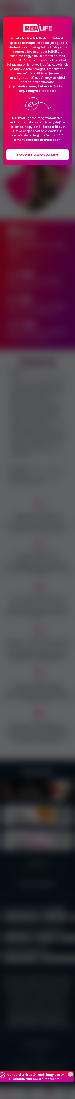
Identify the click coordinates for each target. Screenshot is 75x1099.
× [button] (70, 1074)
